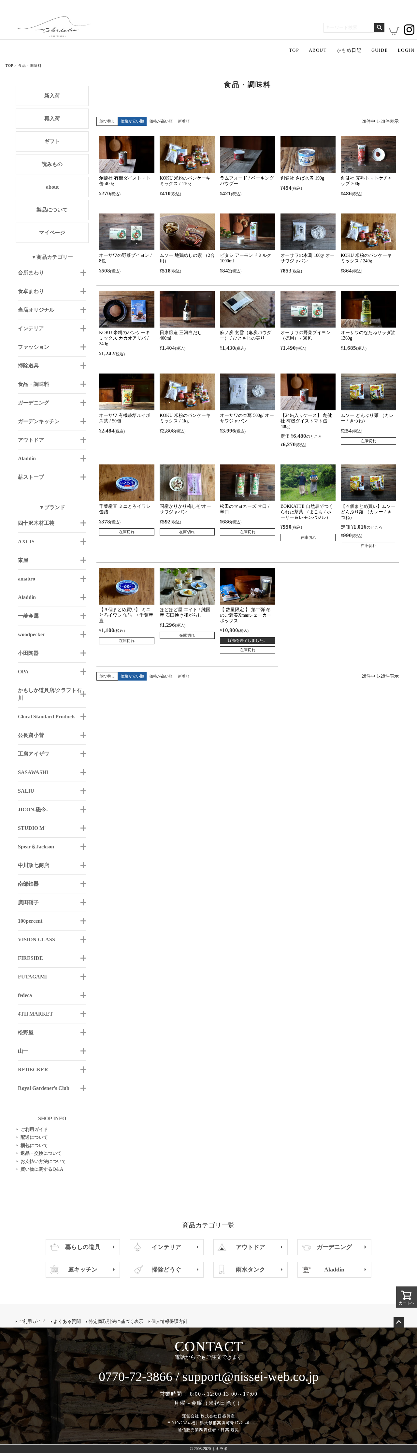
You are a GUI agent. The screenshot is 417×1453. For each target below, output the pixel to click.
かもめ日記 (349, 50)
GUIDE (379, 50)
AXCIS (26, 541)
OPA (23, 671)
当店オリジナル (36, 310)
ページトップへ (399, 1322)
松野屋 (26, 1032)
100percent (30, 921)
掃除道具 (28, 365)
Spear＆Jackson (36, 846)
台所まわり (31, 272)
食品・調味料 (33, 384)
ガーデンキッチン (39, 421)
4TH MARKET (35, 1014)
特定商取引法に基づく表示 (116, 1321)
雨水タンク (250, 1269)
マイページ (52, 232)
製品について (52, 210)
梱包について (32, 1145)
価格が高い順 (161, 121)
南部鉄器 (28, 884)
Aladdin (27, 458)
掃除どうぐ (166, 1269)
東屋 (23, 560)
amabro (26, 578)
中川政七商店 (33, 865)
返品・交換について (39, 1153)
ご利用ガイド (32, 1129)
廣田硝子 (28, 902)
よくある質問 (67, 1321)
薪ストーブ (31, 477)
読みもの (52, 164)
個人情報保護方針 (169, 1321)
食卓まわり (31, 291)
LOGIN (406, 50)
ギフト (52, 141)
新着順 (184, 121)
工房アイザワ (33, 753)
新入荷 (52, 95)
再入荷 (52, 118)
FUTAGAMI (32, 976)
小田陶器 (28, 653)
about (52, 187)
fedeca (25, 995)
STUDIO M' (32, 828)
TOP (294, 50)
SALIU (26, 791)
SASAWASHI (33, 772)
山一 (23, 1051)
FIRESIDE (30, 958)
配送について (32, 1137)
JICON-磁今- (33, 809)
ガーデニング (33, 402)
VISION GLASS (36, 939)
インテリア (31, 328)
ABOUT (318, 50)
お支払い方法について (41, 1161)
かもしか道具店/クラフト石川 (50, 694)
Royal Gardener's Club (43, 1088)
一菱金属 (28, 616)
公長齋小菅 (31, 735)
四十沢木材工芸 (36, 523)
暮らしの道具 (82, 1247)
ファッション (33, 347)
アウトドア (31, 440)
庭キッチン (82, 1269)
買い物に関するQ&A (39, 1169)
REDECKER (33, 1069)
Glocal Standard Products (46, 716)
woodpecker (31, 634)
